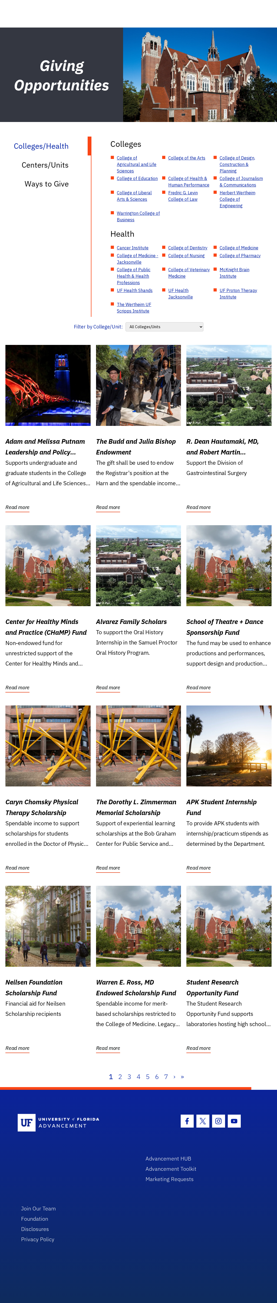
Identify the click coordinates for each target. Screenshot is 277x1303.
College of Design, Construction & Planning (237, 164)
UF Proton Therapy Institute (238, 294)
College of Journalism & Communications (241, 182)
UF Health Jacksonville (180, 294)
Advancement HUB (168, 1158)
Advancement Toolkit (171, 1168)
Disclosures (35, 1229)
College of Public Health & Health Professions (133, 276)
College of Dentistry (187, 247)
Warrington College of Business (138, 216)
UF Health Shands (135, 290)
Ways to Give (47, 184)
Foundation (34, 1218)
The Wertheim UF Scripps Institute (134, 308)
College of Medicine (239, 247)
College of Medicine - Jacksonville (137, 259)
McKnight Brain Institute (234, 273)
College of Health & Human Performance (188, 182)
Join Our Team (38, 1208)
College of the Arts (186, 158)
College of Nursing (186, 255)
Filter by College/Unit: (98, 327)
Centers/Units (45, 165)
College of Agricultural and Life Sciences (136, 164)
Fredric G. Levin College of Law (183, 196)
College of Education (137, 178)
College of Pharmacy (240, 255)
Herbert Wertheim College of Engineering (237, 199)
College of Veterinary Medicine (189, 273)
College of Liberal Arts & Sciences (134, 196)
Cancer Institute (133, 247)
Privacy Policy (37, 1239)
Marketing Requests (170, 1179)
